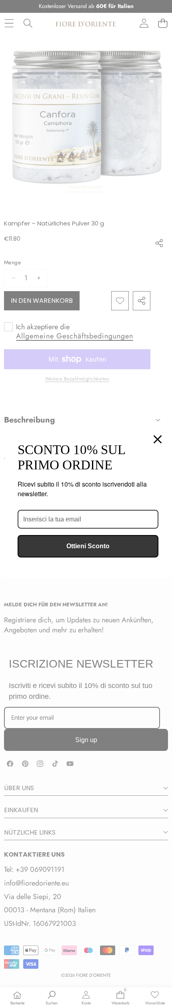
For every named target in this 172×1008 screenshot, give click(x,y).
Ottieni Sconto (88, 546)
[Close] (157, 439)
